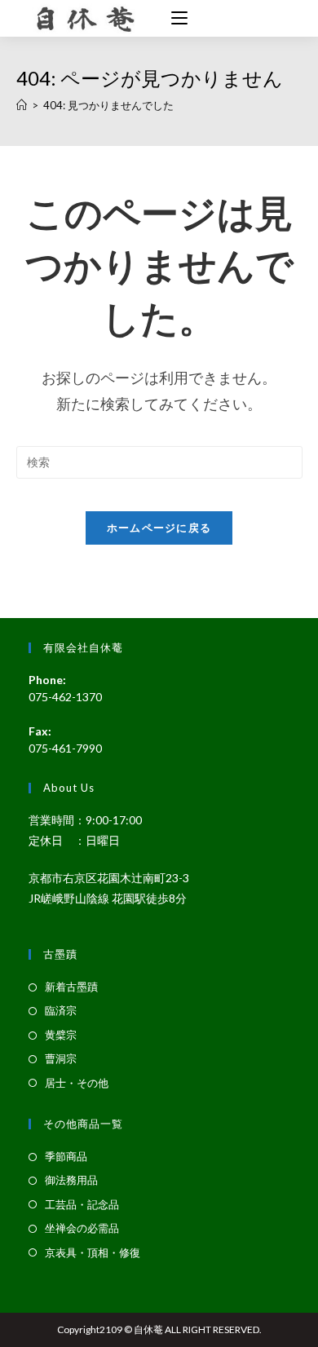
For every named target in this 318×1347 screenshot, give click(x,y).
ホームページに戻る (159, 527)
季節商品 (66, 1156)
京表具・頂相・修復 (92, 1252)
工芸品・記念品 (82, 1204)
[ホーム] (21, 105)
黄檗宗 (61, 1034)
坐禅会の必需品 (82, 1227)
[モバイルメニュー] (173, 18)
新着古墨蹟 (71, 986)
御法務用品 (71, 1179)
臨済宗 (61, 1010)
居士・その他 (76, 1082)
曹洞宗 (61, 1058)
